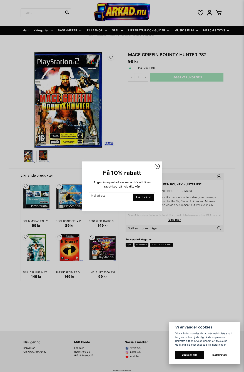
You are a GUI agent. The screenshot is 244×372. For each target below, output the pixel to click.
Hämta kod (143, 197)
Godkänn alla (189, 354)
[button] (157, 166)
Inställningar (219, 354)
